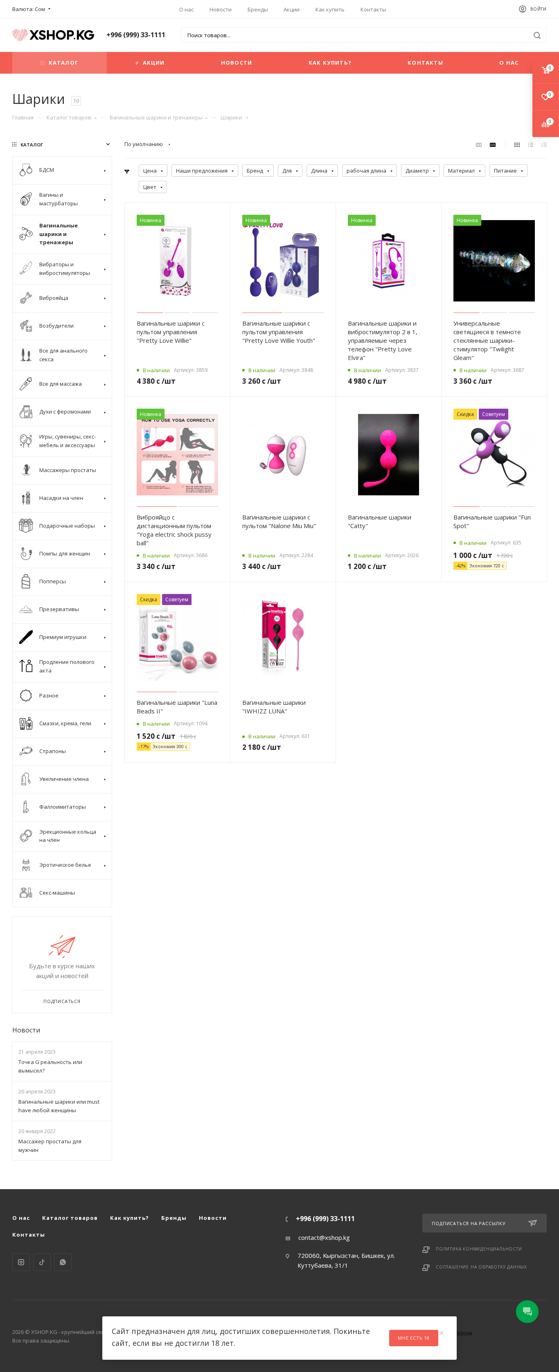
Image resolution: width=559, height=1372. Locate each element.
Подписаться (62, 1001)
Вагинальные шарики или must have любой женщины (58, 1106)
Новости (221, 9)
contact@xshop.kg (324, 1237)
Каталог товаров (69, 117)
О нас (186, 9)
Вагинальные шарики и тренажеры (156, 117)
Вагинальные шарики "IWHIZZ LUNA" (274, 706)
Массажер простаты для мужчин (49, 1146)
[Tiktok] (42, 1262)
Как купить (330, 9)
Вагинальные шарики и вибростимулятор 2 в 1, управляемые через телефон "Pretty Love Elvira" (382, 340)
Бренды (258, 9)
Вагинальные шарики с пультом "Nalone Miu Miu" (279, 521)
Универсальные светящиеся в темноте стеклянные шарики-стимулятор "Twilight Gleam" (487, 340)
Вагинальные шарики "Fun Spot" (492, 521)
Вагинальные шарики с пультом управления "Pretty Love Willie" (171, 331)
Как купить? (330, 62)
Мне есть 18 (414, 1338)
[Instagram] (21, 1262)
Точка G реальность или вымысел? (50, 1066)
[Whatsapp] (63, 1262)
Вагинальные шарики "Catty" (379, 521)
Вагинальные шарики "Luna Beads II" (177, 706)
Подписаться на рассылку (468, 1223)
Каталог (64, 62)
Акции (292, 9)
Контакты (373, 9)
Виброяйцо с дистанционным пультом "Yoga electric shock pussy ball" (174, 530)
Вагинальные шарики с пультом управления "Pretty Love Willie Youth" (278, 331)
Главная (23, 117)
